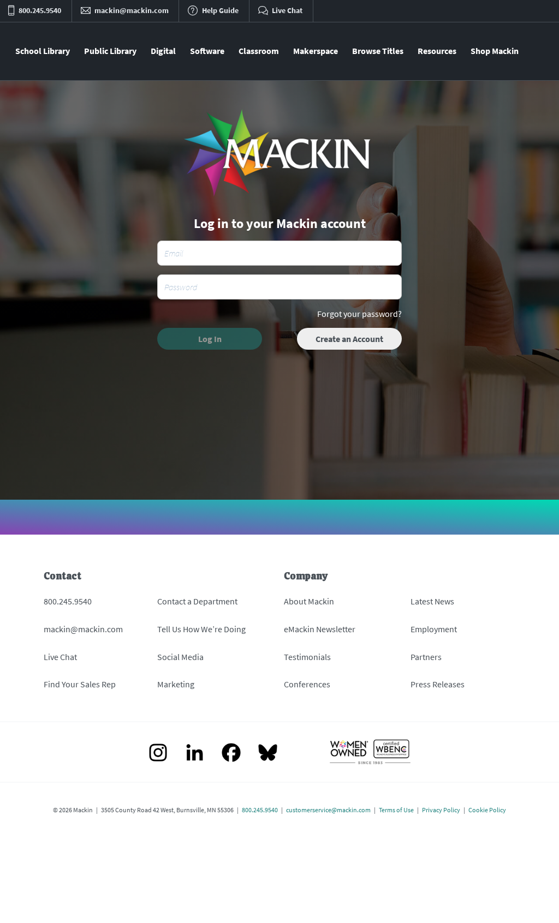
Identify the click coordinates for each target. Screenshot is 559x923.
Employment (434, 629)
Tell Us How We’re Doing (201, 629)
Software (207, 50)
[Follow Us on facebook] (231, 753)
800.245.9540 (68, 601)
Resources (437, 50)
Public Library (110, 50)
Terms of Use (396, 810)
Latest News (432, 601)
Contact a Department (197, 601)
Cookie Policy (487, 810)
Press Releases (438, 684)
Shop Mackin (495, 50)
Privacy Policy (441, 810)
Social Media (180, 656)
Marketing (175, 684)
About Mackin (309, 601)
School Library (42, 50)
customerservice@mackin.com (328, 810)
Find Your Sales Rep (80, 684)
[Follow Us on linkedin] (194, 753)
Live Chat (60, 656)
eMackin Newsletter (319, 629)
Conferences (307, 684)
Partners (426, 656)
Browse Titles (377, 50)
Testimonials (307, 656)
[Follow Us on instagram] (158, 753)
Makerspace (315, 50)
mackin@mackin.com (83, 629)
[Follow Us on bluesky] (267, 753)
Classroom (259, 50)
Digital (163, 50)
